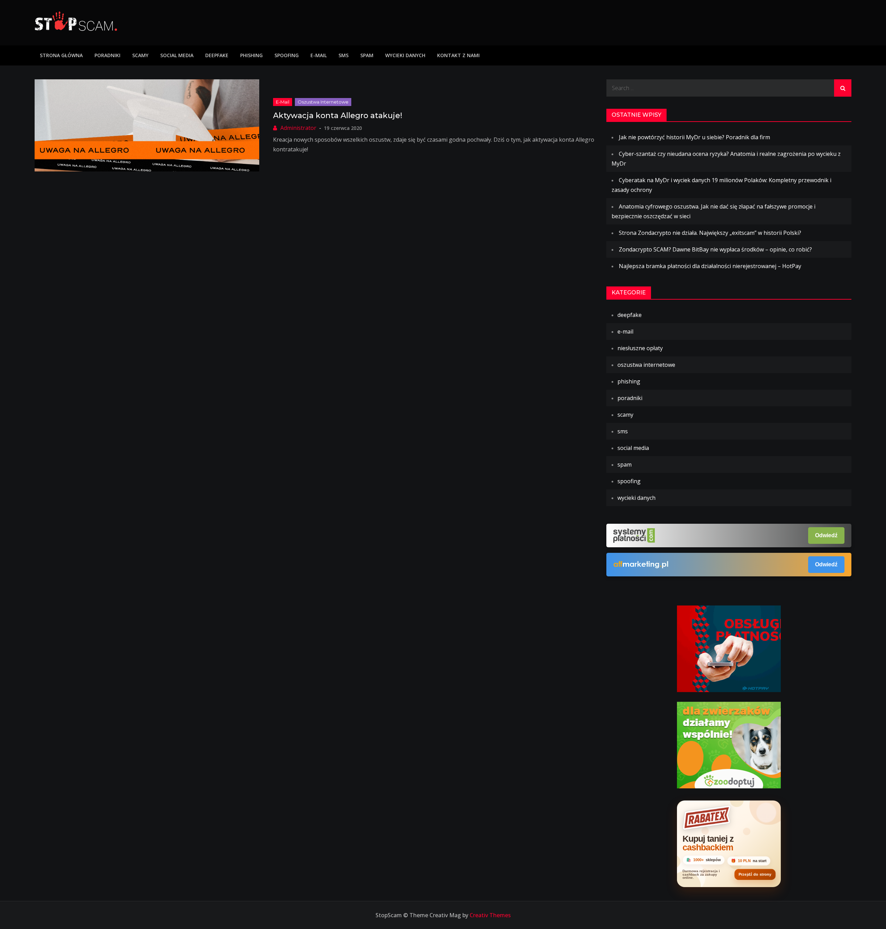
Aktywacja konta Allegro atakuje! (337, 115)
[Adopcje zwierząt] (729, 744)
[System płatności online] (729, 648)
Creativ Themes (490, 915)
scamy (140, 55)
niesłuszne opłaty (640, 348)
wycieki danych (405, 55)
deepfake (216, 55)
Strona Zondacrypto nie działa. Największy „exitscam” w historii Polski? (710, 233)
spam (366, 55)
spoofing (286, 55)
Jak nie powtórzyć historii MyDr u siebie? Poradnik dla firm (694, 137)
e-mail (318, 55)
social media (176, 55)
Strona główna (61, 55)
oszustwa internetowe (323, 102)
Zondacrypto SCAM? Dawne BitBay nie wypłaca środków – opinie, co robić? (715, 249)
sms (343, 55)
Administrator (298, 128)
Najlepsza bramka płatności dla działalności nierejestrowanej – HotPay (710, 266)
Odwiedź (826, 535)
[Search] (842, 88)
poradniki (107, 55)
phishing (251, 55)
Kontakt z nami (458, 55)
